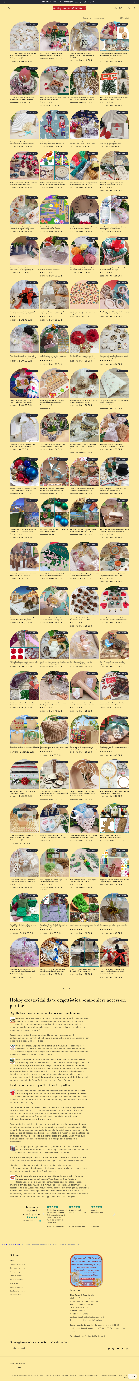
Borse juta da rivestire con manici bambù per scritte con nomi (24, 748)
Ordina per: (87, 18)
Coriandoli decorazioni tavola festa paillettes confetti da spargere (52, 574)
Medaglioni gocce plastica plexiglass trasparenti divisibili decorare (53, 357)
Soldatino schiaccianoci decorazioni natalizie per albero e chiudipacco (52, 143)
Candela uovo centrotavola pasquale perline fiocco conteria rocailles (22, 98)
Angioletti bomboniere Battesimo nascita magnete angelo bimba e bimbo (114, 880)
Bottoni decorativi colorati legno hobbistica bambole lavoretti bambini (53, 183)
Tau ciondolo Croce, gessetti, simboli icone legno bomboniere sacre (23, 54)
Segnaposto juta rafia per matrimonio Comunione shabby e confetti (113, 926)
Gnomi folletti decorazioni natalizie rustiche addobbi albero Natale (82, 489)
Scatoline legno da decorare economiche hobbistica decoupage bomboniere (114, 530)
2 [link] (75, 988)
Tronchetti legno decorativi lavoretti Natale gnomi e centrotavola (23, 574)
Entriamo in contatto (17, 1264)
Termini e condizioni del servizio (88, 1375)
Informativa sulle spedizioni (108, 1375)
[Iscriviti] (46, 1348)
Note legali (14, 1283)
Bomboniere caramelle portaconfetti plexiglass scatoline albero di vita (53, 970)
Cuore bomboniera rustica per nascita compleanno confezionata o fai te (83, 836)
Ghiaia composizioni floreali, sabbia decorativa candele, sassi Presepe (22, 704)
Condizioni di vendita (17, 1291)
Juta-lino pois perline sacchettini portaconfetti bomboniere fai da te (52, 313)
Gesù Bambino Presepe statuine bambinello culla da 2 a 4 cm (81, 663)
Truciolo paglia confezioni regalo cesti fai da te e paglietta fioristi (53, 880)
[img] (32, 1217)
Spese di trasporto (17, 1287)
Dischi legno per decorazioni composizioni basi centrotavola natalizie (54, 792)
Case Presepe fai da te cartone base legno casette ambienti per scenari (112, 663)
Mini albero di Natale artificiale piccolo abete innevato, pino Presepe (114, 98)
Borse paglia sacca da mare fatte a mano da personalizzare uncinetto (54, 748)
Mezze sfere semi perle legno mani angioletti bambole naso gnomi (52, 401)
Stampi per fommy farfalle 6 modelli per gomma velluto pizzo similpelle (54, 926)
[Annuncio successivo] (134, 2)
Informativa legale (124, 1375)
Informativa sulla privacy (69, 1375)
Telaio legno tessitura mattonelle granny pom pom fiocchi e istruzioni (24, 836)
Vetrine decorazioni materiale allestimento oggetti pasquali (110, 836)
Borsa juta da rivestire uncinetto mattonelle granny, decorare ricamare (83, 748)
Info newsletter (15, 1295)
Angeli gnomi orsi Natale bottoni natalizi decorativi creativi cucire (54, 98)
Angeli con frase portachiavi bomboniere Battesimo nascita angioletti (54, 663)
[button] (4, 8)
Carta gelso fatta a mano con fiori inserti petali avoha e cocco (114, 401)
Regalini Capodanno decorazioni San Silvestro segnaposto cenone (113, 489)
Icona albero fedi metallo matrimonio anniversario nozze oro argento (53, 619)
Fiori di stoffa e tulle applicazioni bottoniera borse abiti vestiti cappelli (23, 357)
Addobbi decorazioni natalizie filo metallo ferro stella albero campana (52, 489)
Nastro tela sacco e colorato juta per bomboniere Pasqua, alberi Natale (83, 445)
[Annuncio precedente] (4, 2)
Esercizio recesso (16, 1279)
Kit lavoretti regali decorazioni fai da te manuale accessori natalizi (114, 704)
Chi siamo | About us (17, 1268)
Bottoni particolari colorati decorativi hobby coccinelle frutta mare (23, 183)
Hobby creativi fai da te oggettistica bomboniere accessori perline (52, 1244)
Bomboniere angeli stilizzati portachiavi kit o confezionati (114, 748)
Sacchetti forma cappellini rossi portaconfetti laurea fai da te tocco (82, 357)
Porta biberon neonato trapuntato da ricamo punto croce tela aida (113, 228)
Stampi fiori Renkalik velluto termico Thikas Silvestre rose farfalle (23, 926)
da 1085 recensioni (31, 1220)
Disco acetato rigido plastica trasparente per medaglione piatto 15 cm (24, 268)
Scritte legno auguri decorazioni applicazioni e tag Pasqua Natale (111, 183)
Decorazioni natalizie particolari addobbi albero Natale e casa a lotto (82, 143)
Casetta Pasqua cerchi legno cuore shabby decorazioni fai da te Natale (82, 792)
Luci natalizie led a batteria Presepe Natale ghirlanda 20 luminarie (53, 704)
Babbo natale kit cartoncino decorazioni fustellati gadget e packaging (114, 143)
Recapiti (126, 1377)
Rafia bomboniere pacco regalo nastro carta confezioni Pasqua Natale (83, 183)
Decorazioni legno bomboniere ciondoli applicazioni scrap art (114, 357)
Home (4, 1244)
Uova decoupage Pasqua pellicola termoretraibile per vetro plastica (22, 228)
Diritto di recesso (16, 1275)
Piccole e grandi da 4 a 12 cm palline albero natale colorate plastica (23, 489)
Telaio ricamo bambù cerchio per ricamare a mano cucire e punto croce (53, 836)
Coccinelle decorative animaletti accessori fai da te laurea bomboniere (113, 619)
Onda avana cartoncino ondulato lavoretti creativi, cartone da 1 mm (82, 704)
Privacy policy (15, 1272)
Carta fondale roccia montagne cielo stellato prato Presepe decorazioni (23, 530)
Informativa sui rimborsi (53, 1375)
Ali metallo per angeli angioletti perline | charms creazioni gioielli (84, 880)
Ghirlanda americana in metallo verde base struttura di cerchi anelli (83, 228)
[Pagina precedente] (63, 988)
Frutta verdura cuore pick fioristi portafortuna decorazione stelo (52, 54)
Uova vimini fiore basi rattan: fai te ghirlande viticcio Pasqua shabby (52, 445)
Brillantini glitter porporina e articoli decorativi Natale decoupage (83, 970)
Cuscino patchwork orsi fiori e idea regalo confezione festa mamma (22, 401)
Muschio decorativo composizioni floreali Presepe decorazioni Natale (84, 926)
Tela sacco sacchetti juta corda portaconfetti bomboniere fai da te (112, 445)
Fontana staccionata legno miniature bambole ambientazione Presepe (83, 530)
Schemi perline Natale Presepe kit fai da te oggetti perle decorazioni (84, 574)
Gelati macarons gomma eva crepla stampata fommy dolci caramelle (82, 313)
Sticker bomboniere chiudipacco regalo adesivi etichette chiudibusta (24, 663)
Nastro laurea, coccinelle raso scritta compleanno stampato (23, 792)
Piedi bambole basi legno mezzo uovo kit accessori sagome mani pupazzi (114, 54)
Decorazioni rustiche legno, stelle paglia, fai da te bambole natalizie (82, 98)
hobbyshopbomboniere (24, 1375)
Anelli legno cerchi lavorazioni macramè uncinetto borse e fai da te (114, 313)
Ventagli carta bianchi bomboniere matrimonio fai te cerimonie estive (22, 143)
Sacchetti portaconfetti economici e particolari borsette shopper (53, 268)
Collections (16, 1244)
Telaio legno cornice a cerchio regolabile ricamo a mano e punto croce (114, 792)
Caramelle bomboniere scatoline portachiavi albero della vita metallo (23, 970)
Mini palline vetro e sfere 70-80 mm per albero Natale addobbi (54, 530)
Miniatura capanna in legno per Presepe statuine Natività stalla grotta (24, 619)
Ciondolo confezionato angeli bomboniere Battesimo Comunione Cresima (82, 55)
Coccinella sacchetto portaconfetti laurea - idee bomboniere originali (112, 970)
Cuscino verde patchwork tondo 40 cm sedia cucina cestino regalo (113, 268)
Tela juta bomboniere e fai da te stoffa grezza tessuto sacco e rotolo (83, 401)
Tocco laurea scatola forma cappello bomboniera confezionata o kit (23, 313)
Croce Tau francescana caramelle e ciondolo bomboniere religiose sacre (23, 880)
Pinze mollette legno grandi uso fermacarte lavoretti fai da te (51, 228)
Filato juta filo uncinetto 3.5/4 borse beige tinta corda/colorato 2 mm (113, 574)
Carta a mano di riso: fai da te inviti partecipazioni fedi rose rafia (22, 445)
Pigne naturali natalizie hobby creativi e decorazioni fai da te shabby (84, 619)
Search (12, 1260)
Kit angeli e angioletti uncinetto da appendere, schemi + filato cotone (82, 268)
